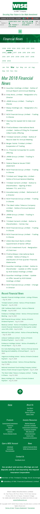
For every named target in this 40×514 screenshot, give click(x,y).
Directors (30, 410)
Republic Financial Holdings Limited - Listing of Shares (20, 297)
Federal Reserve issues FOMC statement (18, 164)
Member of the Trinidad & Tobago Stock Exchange (20, 478)
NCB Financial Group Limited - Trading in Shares (22, 115)
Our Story (30, 408)
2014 (28, 52)
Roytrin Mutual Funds (10, 433)
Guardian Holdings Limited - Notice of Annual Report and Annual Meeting (21, 89)
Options (9, 431)
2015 (24, 52)
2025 (9, 48)
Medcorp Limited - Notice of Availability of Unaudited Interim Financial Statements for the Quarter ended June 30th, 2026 (19, 327)
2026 (4, 48)
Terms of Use (9, 508)
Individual (10, 447)
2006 (32, 56)
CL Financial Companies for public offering (20, 151)
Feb (7, 67)
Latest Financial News (30, 447)
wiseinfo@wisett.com (20, 500)
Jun (25, 67)
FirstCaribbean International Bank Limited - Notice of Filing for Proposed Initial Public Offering (22, 130)
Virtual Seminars (30, 433)
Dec (16, 71)
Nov (11, 71)
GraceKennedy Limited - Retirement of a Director (22, 193)
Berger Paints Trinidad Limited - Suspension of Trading (19, 144)
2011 (8, 56)
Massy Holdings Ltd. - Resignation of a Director (21, 109)
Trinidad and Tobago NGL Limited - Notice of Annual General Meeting (20, 177)
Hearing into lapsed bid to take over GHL (21, 122)
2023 (18, 48)
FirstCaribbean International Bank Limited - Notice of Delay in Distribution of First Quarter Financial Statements (21, 258)
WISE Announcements (30, 449)
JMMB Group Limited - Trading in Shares (20, 102)
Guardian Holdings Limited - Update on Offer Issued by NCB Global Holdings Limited (21, 278)
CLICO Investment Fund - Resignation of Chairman (21, 248)
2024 (13, 48)
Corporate (10, 449)
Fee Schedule (10, 451)
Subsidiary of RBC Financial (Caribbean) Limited (21, 481)
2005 (4, 61)
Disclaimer (31, 508)
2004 (9, 61)
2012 (3, 56)
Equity (10, 427)
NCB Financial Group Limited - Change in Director (22, 286)
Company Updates (30, 425)
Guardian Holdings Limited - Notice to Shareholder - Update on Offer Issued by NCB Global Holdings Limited (22, 269)
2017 (15, 52)
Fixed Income (10, 429)
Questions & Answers (30, 438)
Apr (17, 67)
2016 (19, 52)
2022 (23, 48)
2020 (32, 48)
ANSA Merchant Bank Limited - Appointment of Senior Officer (19, 242)
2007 (27, 56)
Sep (3, 71)
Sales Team (30, 414)
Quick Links (30, 436)
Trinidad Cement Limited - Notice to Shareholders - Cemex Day (21, 222)
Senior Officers (30, 412)
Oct (7, 71)
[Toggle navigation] (20, 31)
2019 (4, 52)
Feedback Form (20, 460)
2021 (28, 48)
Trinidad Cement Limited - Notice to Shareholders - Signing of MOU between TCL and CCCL (21, 185)
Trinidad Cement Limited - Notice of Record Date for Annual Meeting (21, 138)
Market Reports (30, 423)
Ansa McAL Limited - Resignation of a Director (21, 96)
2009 (17, 56)
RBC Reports (30, 431)
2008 (22, 56)
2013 (33, 52)
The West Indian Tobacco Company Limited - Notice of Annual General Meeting (20, 208)
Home (10, 405)
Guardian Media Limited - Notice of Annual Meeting (18, 362)
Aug (33, 67)
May (21, 67)
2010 (12, 56)
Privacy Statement (21, 508)
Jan (3, 67)
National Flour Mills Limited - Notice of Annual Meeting (20, 332)
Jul (29, 67)
